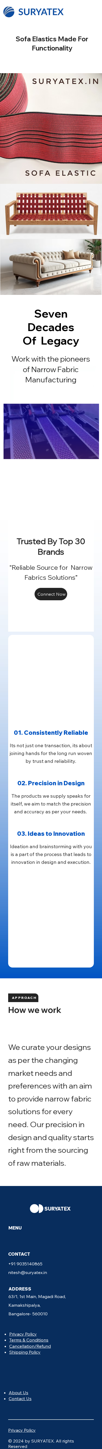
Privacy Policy (23, 1334)
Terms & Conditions (28, 1340)
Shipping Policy (25, 1352)
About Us (18, 1392)
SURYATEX (57, 1209)
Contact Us (20, 1398)
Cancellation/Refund (30, 1346)
